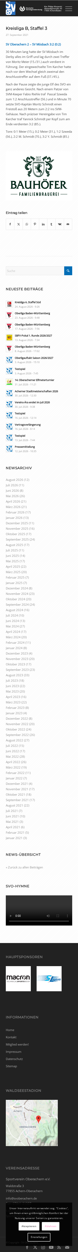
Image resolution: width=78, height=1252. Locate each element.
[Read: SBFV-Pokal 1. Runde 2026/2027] (9, 337)
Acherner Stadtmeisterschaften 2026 (36, 391)
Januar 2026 (14, 518)
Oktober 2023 (15, 664)
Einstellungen (39, 1237)
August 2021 (14, 805)
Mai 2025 (12, 561)
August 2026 (14, 480)
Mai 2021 (12, 822)
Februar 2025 (15, 577)
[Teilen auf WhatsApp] (27, 224)
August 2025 (14, 545)
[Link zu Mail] (67, 1247)
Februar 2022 (15, 773)
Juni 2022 (12, 751)
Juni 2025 (12, 556)
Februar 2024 (15, 642)
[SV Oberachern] (32, 8)
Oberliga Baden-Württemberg (32, 313)
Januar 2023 (14, 713)
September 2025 (17, 539)
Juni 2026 (12, 490)
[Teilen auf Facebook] (10, 224)
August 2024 (14, 610)
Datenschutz (14, 1059)
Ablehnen (50, 1226)
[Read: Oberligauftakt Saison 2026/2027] (9, 359)
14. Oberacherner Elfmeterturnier (34, 380)
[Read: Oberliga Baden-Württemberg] (9, 315)
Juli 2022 (12, 746)
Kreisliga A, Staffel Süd (28, 302)
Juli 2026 (12, 485)
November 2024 (17, 594)
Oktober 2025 (15, 534)
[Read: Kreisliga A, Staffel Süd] (9, 304)
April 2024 (13, 632)
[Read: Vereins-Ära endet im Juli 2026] (9, 404)
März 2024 (13, 637)
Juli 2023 (12, 680)
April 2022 (13, 762)
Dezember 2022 (17, 718)
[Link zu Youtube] (51, 1247)
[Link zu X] (35, 1247)
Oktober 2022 (15, 729)
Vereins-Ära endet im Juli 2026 (32, 402)
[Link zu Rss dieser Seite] (59, 1247)
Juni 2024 (12, 621)
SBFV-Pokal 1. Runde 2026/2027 (33, 335)
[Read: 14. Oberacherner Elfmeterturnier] (9, 382)
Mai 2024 (12, 626)
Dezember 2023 (17, 653)
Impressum (13, 1052)
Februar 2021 (15, 832)
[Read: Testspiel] (9, 371)
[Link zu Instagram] (43, 1247)
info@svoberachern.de (21, 1198)
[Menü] (66, 8)
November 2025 (17, 528)
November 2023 (17, 659)
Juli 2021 (12, 811)
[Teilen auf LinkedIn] (43, 224)
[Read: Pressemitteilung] (9, 448)
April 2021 (13, 827)
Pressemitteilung (25, 446)
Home (10, 1030)
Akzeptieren (29, 1226)
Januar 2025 (14, 583)
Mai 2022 (12, 756)
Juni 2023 (12, 686)
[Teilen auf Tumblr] (51, 224)
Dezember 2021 (17, 784)
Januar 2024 (14, 648)
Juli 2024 (12, 615)
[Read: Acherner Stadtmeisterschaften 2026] (9, 393)
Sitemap (11, 1066)
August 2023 (14, 675)
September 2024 (17, 604)
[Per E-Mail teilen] (68, 224)
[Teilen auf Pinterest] (35, 224)
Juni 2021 (12, 816)
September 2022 (17, 735)
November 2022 (17, 724)
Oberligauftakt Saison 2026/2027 (34, 358)
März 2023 (13, 702)
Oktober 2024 (15, 599)
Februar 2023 (15, 708)
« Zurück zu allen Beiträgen (24, 867)
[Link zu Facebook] (27, 1247)
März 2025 (13, 572)
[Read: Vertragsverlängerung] (9, 426)
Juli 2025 (12, 550)
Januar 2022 (14, 778)
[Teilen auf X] (18, 224)
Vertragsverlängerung (28, 424)
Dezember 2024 (17, 588)
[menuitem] (66, 8)
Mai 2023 (12, 691)
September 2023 (17, 670)
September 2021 (17, 800)
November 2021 (17, 789)
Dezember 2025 (17, 523)
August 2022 (14, 740)
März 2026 (13, 507)
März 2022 (13, 767)
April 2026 (13, 501)
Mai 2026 (12, 496)
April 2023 (13, 697)
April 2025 (13, 566)
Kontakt (11, 1037)
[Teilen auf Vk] (60, 224)
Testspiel (20, 369)
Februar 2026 (15, 512)
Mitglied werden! (17, 1044)
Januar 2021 (14, 838)
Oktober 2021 (15, 794)
